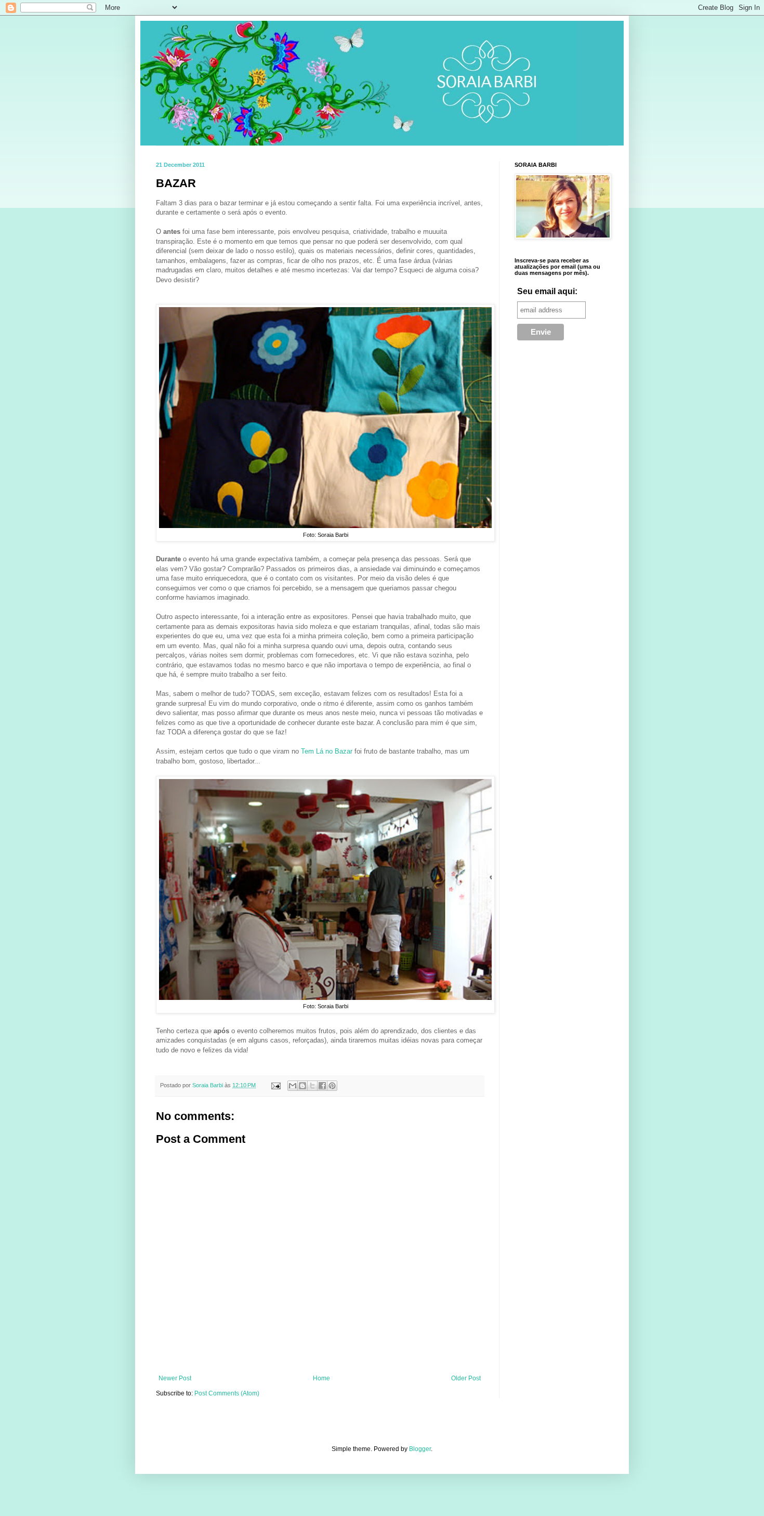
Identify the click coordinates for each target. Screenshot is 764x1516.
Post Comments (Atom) (226, 1393)
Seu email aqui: (547, 291)
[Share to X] (312, 1085)
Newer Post (175, 1378)
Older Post (466, 1378)
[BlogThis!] (302, 1085)
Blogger (420, 1449)
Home (321, 1378)
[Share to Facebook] (322, 1085)
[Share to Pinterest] (332, 1085)
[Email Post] (275, 1085)
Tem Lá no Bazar (326, 751)
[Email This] (292, 1085)
